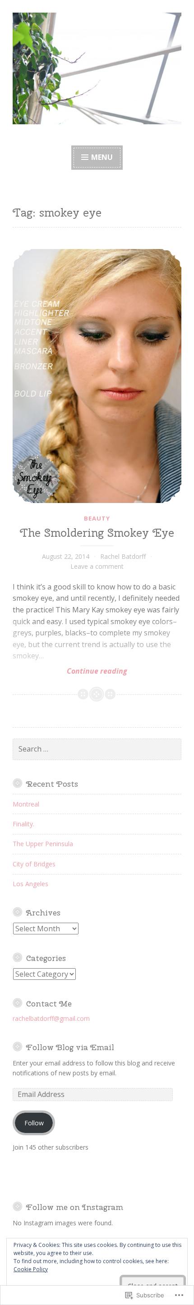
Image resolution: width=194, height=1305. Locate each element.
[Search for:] (97, 749)
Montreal (26, 804)
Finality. (23, 824)
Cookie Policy (31, 1269)
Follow (34, 1123)
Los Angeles (30, 883)
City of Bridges (34, 864)
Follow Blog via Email (70, 1047)
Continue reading (70, 671)
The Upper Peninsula (43, 843)
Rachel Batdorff (123, 556)
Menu (102, 157)
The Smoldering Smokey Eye (97, 532)
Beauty (97, 518)
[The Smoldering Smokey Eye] (97, 376)
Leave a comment (97, 566)
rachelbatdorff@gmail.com (51, 1018)
